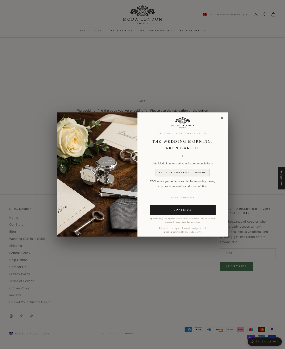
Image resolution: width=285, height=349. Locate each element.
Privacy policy (193, 222)
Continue (182, 209)
